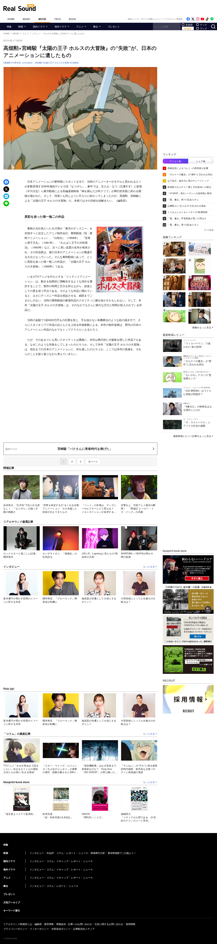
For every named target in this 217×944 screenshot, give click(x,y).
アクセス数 (175, 161)
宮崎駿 (39, 62)
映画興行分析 (98, 853)
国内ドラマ (39, 26)
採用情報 (130, 924)
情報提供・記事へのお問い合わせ (74, 924)
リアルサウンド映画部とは (17, 924)
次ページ (93, 461)
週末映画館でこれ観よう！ (122, 853)
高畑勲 (8, 62)
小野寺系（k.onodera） (23, 62)
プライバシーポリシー (15, 928)
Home (11, 19)
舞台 (95, 26)
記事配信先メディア (84, 928)
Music (26, 19)
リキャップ (62, 861)
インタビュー (37, 853)
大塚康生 (75, 62)
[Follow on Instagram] (197, 19)
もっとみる (149, 566)
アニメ (79, 26)
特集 (9, 26)
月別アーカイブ (11, 902)
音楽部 (189, 24)
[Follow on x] (193, 19)
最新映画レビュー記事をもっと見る (192, 436)
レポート (71, 853)
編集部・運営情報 (44, 924)
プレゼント (114, 26)
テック (203, 24)
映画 (20, 26)
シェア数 (201, 161)
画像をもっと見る (201, 327)
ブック (203, 28)
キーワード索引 (11, 910)
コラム (60, 853)
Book (72, 19)
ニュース (83, 853)
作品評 (50, 853)
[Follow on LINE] (212, 19)
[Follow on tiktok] (207, 19)
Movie (42, 19)
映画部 (187, 28)
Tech (57, 19)
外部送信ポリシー (61, 928)
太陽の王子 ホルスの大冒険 (56, 62)
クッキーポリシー (39, 928)
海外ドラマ (60, 26)
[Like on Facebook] (188, 19)
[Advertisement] (131, 7)
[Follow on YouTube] (202, 19)
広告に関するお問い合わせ (109, 924)
